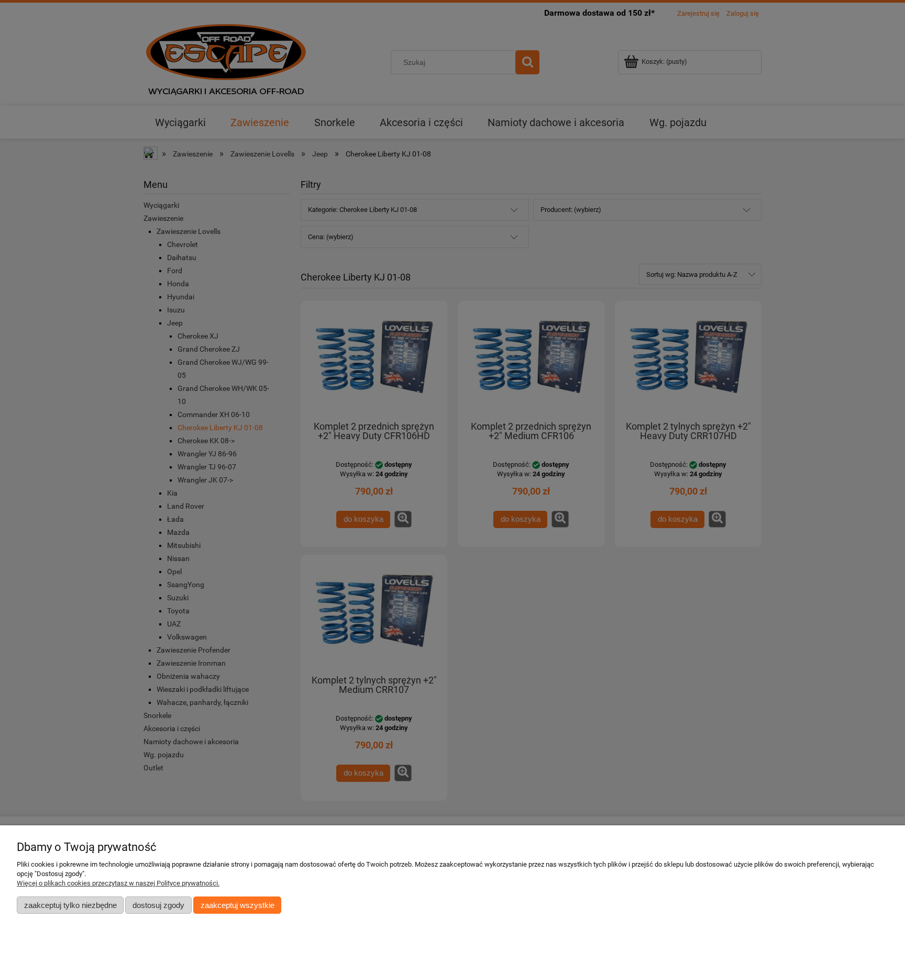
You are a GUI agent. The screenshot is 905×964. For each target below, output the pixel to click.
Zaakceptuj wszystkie (237, 905)
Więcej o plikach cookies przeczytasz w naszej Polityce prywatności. (118, 883)
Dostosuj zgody (158, 905)
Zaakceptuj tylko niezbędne (70, 905)
